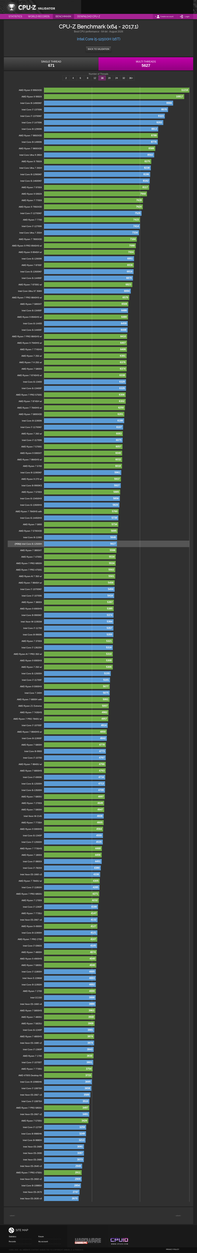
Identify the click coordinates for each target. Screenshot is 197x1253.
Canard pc (88, 1241)
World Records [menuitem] (39, 16)
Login (187, 16)
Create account (166, 16)
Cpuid (119, 1241)
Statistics (12, 1237)
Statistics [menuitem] (15, 16)
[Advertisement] (137, 7)
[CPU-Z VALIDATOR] (31, 7)
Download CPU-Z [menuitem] (88, 16)
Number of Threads (98, 74)
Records (12, 1241)
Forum (41, 1237)
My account (43, 1241)
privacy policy (172, 1249)
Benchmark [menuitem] (63, 16)
